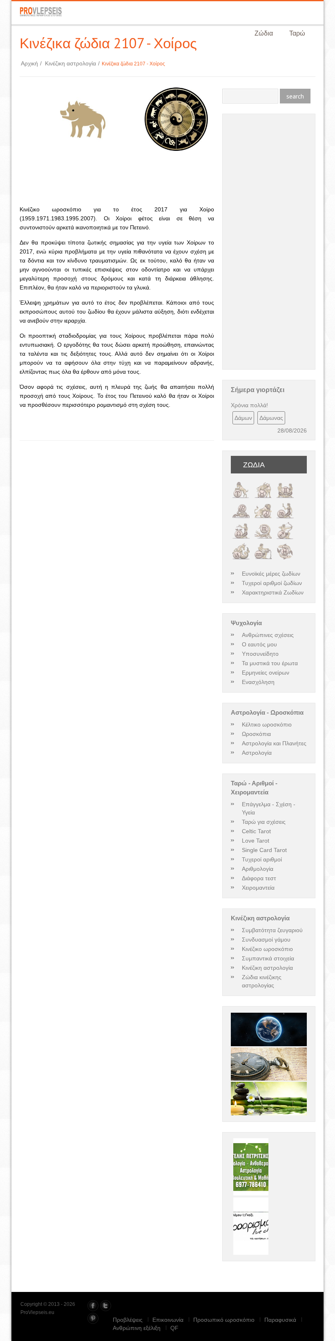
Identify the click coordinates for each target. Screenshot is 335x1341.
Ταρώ (297, 33)
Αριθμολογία (257, 869)
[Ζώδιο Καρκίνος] (241, 504)
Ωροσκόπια (256, 734)
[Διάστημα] (269, 1029)
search (295, 96)
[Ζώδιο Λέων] (263, 504)
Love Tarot (255, 840)
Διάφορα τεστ (259, 878)
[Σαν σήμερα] (269, 1064)
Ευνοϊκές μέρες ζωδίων (271, 573)
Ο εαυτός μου (259, 644)
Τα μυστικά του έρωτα (270, 663)
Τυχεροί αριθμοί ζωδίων (272, 583)
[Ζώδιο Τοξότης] (285, 525)
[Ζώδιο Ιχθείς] (285, 545)
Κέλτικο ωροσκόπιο (267, 724)
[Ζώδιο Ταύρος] (263, 484)
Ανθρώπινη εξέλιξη (137, 1328)
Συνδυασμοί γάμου (266, 939)
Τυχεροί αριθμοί (262, 859)
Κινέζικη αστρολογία (72, 63)
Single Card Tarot (264, 850)
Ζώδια (264, 33)
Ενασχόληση (258, 682)
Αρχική (31, 63)
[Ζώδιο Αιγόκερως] (241, 545)
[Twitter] (105, 1305)
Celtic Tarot (256, 831)
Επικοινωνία (167, 1319)
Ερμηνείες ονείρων (265, 672)
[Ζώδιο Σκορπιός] (263, 525)
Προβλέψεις (128, 1319)
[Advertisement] (115, 182)
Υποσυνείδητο (260, 653)
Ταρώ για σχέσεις (264, 822)
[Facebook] (92, 1305)
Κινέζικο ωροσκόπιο (267, 949)
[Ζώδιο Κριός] (241, 484)
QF (174, 1328)
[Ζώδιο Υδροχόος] (263, 545)
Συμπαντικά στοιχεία (268, 958)
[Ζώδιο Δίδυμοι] (285, 484)
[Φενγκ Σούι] (269, 1098)
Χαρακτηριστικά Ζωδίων (273, 592)
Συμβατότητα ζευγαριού (272, 930)
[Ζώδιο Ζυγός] (241, 525)
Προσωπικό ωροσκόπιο (224, 1319)
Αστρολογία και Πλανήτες (274, 743)
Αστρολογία (257, 752)
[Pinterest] (92, 1318)
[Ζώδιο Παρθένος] (285, 504)
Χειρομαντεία (258, 887)
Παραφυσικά (280, 1319)
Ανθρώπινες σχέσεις (268, 635)
